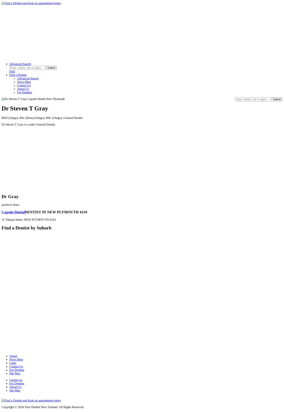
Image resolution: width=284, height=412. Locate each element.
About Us (23, 89)
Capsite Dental (13, 212)
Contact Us (24, 85)
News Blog (24, 82)
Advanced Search (20, 64)
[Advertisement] (117, 32)
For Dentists (24, 92)
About (13, 356)
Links (12, 363)
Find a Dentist (17, 75)
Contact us (15, 380)
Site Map (14, 373)
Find (12, 71)
